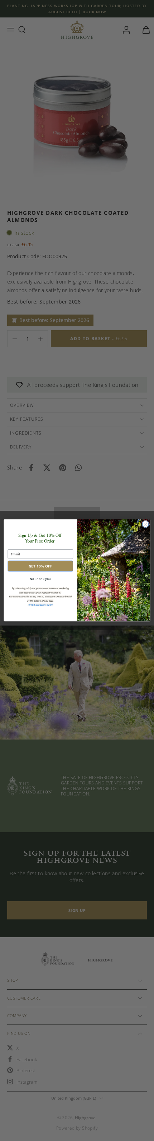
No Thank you (40, 579)
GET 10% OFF (40, 566)
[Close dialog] (145, 524)
